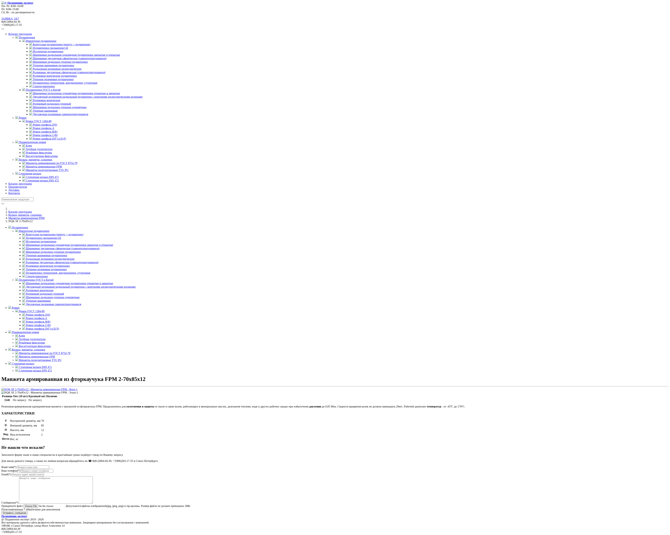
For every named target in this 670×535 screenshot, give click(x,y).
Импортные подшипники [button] (40, 40)
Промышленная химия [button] (32, 142)
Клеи (28, 145)
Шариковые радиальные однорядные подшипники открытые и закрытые (76, 93)
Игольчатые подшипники (47, 51)
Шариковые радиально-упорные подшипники (60, 61)
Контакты (14, 193)
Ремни (15, 307)
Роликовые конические (46, 100)
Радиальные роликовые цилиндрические (56, 68)
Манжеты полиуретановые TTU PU (47, 170)
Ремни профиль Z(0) (44, 124)
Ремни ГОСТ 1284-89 (31, 311)
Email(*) (6, 474)
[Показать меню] (2, 28)
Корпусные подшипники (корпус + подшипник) (61, 44)
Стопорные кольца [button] (29, 173)
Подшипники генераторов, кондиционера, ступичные (64, 82)
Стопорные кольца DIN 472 (42, 180)
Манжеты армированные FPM (43, 166)
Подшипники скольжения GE (50, 47)
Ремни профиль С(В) (45, 135)
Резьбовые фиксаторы (38, 152)
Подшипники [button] (26, 37)
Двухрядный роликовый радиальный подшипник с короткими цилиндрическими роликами (87, 96)
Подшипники (19, 227)
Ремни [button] (22, 117)
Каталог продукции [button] (20, 33)
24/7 (16, 18)
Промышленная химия (25, 332)
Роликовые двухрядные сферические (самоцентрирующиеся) (68, 72)
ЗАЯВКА (7, 18)
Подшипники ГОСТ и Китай (36, 279)
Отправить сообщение (14, 513)
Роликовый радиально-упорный (51, 103)
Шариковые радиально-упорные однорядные (59, 107)
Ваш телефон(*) (10, 470)
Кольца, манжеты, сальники (25, 214)
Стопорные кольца (22, 363)
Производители (17, 186)
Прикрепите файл (12, 505)
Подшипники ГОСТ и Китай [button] (43, 89)
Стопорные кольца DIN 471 (42, 177)
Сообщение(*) (9, 502)
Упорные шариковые (45, 110)
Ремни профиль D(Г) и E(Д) (49, 138)
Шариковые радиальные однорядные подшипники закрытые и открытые (76, 54)
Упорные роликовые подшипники (53, 79)
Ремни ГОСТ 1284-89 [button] (38, 121)
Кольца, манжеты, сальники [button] (35, 159)
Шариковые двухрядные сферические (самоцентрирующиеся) (69, 58)
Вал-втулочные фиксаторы (41, 156)
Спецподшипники (43, 86)
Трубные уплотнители (39, 149)
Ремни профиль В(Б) (44, 131)
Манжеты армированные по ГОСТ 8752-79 (51, 163)
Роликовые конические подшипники (54, 75)
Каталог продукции (20, 183)
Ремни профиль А (43, 128)
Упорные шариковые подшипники (53, 65)
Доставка (13, 189)
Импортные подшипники (33, 230)
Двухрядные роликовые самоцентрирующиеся (60, 114)
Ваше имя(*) (8, 467)
